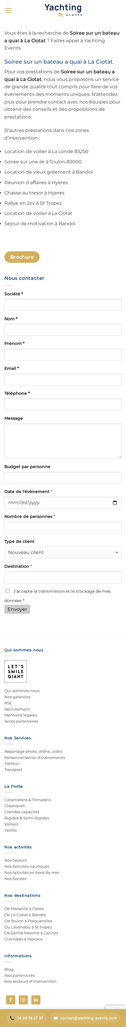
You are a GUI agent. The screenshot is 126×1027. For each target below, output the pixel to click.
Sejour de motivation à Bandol (39, 223)
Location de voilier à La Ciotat (38, 213)
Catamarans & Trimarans (27, 799)
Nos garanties (17, 696)
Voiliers (11, 824)
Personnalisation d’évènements (34, 757)
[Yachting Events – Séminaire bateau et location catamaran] (63, 10)
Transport (13, 769)
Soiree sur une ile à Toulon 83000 (43, 162)
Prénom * (14, 343)
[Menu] (8, 10)
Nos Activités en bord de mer (31, 872)
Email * (11, 368)
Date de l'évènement (28, 491)
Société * (13, 293)
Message (13, 418)
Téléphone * (17, 393)
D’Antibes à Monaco (23, 939)
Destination (18, 566)
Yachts (10, 830)
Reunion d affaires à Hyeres (36, 182)
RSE (8, 703)
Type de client (19, 541)
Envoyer (17, 609)
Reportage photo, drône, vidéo (33, 751)
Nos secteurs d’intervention (30, 981)
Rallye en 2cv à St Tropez (33, 203)
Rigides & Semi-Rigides (26, 818)
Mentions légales (20, 715)
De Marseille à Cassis (24, 908)
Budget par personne (27, 466)
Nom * (11, 318)
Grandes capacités (21, 811)
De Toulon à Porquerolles (28, 920)
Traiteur (11, 763)
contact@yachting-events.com (88, 1018)
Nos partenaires (19, 975)
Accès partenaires (21, 721)
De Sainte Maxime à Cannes (31, 933)
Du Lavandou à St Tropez (28, 927)
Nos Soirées (15, 878)
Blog (8, 969)
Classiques (14, 805)
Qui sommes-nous (22, 690)
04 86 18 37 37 (30, 1018)
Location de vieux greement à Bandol (48, 172)
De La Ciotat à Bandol (25, 914)
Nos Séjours (15, 860)
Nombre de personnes (29, 516)
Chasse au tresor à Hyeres (34, 193)
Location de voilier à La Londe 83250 (46, 151)
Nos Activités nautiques (26, 866)
